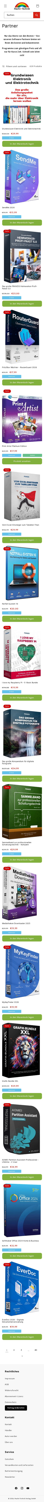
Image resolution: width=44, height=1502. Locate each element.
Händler (8, 1430)
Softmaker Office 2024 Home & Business (20, 1241)
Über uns (9, 1442)
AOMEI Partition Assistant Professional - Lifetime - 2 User (20, 1161)
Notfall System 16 (10, 604)
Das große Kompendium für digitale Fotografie (18, 762)
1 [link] (6, 1350)
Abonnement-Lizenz (14, 1396)
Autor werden (11, 1436)
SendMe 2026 (8, 207)
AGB (7, 1384)
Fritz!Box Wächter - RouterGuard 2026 (19, 367)
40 (36, 1350)
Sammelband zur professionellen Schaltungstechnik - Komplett (17, 843)
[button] (5, 6)
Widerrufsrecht (11, 1390)
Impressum (10, 1378)
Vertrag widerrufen (16, 1408)
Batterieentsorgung (13, 1471)
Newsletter (10, 1477)
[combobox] (22, 15)
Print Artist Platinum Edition (14, 446)
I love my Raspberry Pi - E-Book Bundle (20, 682)
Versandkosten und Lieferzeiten (19, 1465)
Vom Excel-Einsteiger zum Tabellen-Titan (20, 525)
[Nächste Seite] (22, 1356)
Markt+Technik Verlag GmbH (25, 1498)
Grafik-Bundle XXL (10, 1081)
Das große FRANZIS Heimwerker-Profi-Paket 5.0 (19, 287)
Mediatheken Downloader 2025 (16, 923)
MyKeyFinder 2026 (10, 1002)
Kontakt (8, 1424)
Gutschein (9, 1459)
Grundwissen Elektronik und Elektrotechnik (21, 129)
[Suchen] (36, 15)
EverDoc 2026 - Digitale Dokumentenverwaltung (13, 1321)
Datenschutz (10, 1402)
